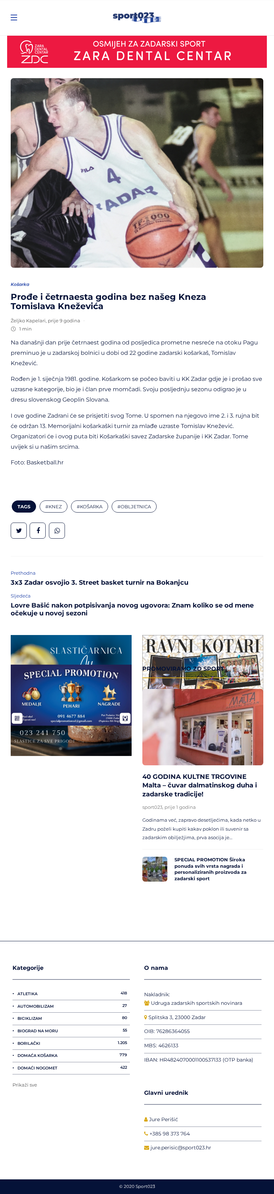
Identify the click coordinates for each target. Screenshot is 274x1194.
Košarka (20, 284)
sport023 (152, 807)
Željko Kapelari (28, 320)
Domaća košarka (72, 1055)
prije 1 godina (180, 807)
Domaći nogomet (72, 1067)
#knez (53, 506)
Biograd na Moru (72, 1030)
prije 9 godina (64, 320)
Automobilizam (72, 1006)
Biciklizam (72, 1018)
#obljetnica (134, 506)
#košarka (89, 506)
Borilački (72, 1043)
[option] (202, 787)
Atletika (72, 993)
